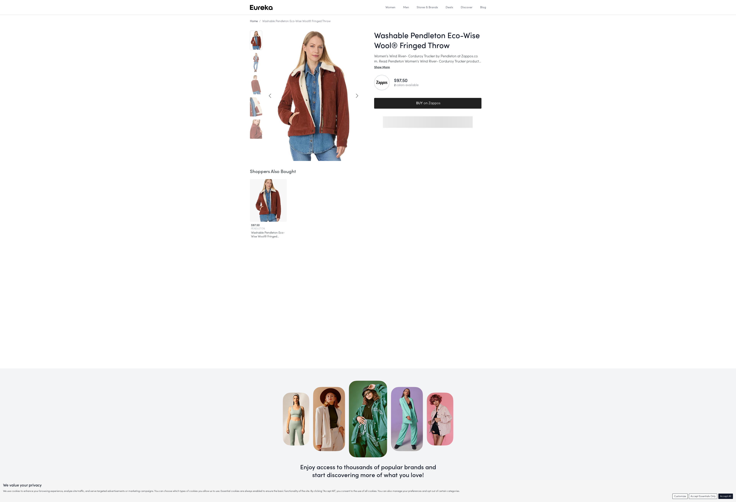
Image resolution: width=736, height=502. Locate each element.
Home (254, 21)
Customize (680, 496)
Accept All (725, 496)
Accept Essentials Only (703, 496)
